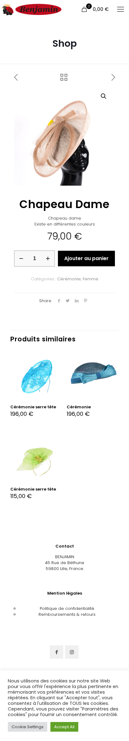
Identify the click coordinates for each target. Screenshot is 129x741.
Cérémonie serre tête (33, 407)
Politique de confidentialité (67, 608)
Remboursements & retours (67, 614)
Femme (90, 279)
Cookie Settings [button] (28, 727)
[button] (104, 96)
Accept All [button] (64, 727)
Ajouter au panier (86, 258)
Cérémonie (69, 279)
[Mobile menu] (120, 9)
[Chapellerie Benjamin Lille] (31, 9)
